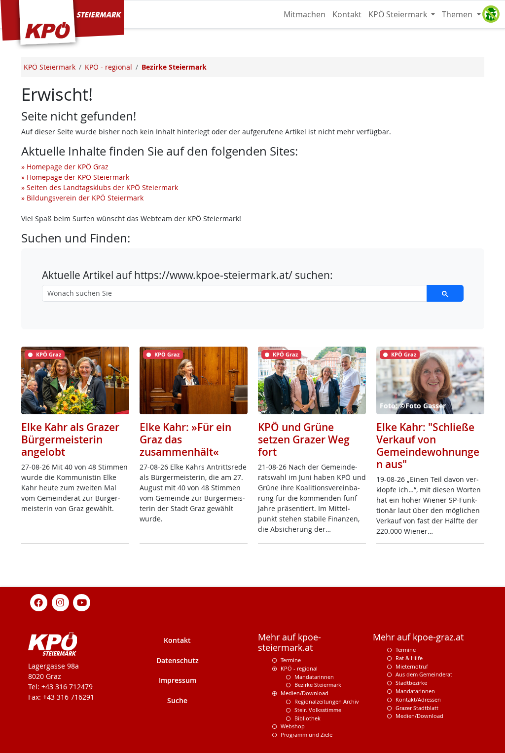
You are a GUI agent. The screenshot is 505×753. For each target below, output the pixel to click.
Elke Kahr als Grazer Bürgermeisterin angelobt (70, 439)
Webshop (293, 726)
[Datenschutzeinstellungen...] (490, 14)
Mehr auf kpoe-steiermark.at (289, 642)
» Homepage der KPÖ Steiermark (75, 177)
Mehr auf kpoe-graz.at (418, 637)
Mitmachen (304, 14)
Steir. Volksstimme (317, 709)
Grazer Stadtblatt (417, 708)
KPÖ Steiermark (398, 14)
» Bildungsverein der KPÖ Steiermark (82, 197)
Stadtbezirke (411, 682)
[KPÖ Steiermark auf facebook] (39, 601)
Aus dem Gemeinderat (424, 674)
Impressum (177, 680)
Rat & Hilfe (409, 658)
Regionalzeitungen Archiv (326, 701)
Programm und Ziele (306, 734)
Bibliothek (307, 718)
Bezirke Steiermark (317, 684)
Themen (458, 14)
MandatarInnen (415, 691)
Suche (177, 700)
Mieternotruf (412, 666)
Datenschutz (177, 660)
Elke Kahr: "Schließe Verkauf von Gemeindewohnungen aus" (427, 445)
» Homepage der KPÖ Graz (64, 166)
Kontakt (346, 14)
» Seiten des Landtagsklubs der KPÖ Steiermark (99, 187)
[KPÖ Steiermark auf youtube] (82, 601)
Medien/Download (304, 693)
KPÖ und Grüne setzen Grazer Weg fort (304, 439)
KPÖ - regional (299, 668)
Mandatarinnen (314, 676)
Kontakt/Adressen (418, 699)
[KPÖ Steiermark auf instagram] (60, 601)
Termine (291, 660)
